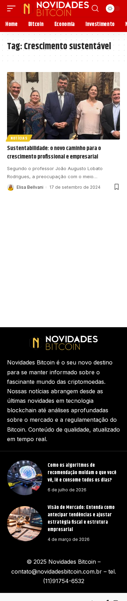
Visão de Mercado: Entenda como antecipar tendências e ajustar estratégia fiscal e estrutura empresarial (81, 519)
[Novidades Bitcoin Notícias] (54, 8)
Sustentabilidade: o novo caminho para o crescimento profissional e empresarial (54, 152)
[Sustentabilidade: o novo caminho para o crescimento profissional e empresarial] (63, 106)
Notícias (19, 138)
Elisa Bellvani (30, 187)
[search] (95, 8)
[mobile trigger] (13, 8)
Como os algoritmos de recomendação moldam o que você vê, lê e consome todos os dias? (82, 472)
